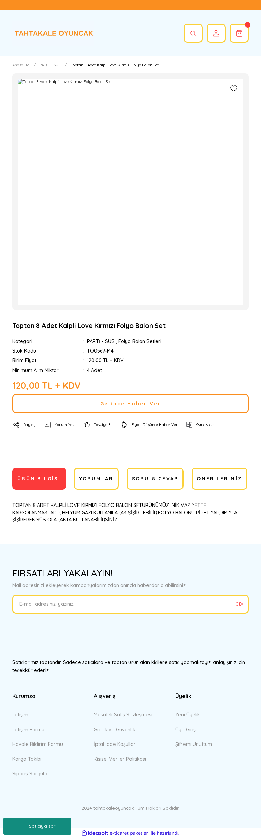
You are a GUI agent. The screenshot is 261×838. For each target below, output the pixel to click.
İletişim (20, 715)
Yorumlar (96, 479)
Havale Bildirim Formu (37, 744)
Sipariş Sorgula (29, 774)
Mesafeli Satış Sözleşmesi (123, 715)
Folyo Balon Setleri (139, 341)
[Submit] (239, 604)
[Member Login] (216, 33)
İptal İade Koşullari (115, 744)
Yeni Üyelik (187, 715)
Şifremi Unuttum (193, 744)
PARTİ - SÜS (101, 341)
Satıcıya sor (42, 826)
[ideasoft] (94, 833)
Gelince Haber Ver (130, 403)
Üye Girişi (186, 729)
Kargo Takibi (26, 759)
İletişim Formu (28, 729)
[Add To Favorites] (234, 88)
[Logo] (53, 33)
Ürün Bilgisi (39, 479)
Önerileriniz (219, 479)
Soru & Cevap (155, 479)
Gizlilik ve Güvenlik (114, 729)
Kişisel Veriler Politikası (120, 759)
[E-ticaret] (130, 833)
